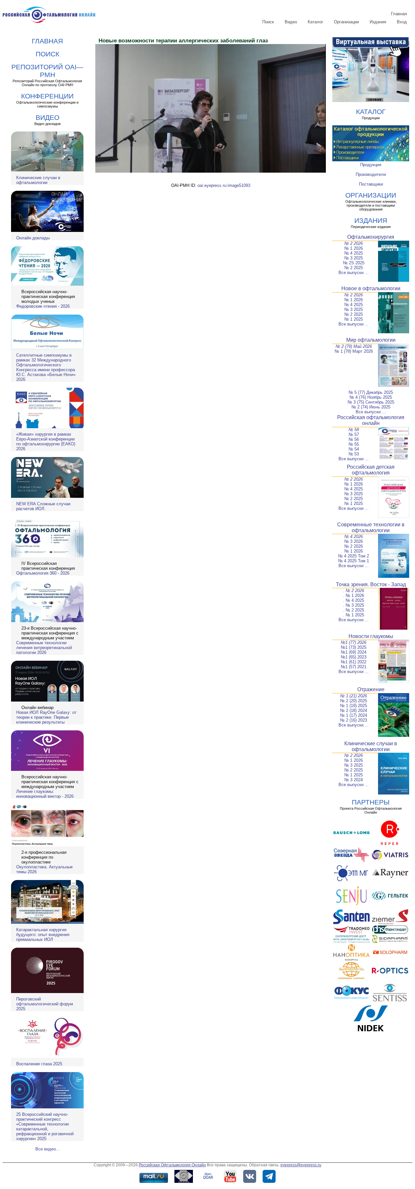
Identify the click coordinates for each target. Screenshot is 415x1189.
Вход (402, 21)
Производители (371, 174)
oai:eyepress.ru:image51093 (223, 185)
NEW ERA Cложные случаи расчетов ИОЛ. (43, 506)
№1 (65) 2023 (353, 657)
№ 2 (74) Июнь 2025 (370, 407)
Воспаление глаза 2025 (39, 1063)
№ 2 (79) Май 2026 (354, 346)
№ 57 (354, 434)
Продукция (370, 164)
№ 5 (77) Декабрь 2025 (371, 392)
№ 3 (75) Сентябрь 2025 (371, 402)
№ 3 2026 (353, 541)
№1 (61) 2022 (353, 661)
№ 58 (354, 429)
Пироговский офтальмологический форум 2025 (44, 1004)
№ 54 (354, 449)
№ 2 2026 (353, 243)
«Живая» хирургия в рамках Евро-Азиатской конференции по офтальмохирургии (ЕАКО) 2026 (45, 441)
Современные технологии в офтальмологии (371, 527)
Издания (378, 21)
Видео (291, 21)
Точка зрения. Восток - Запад (371, 584)
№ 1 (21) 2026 (353, 695)
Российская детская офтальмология (371, 469)
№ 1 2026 (353, 248)
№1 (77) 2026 (353, 642)
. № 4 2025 (353, 600)
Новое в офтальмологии (370, 288)
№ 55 (354, 444)
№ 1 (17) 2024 (353, 715)
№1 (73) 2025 (353, 647)
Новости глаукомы (371, 636)
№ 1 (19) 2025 (353, 705)
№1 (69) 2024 (353, 652)
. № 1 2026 (353, 595)
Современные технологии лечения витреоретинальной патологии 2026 (44, 647)
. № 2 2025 (353, 610)
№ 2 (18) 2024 (353, 710)
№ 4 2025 (353, 253)
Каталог (315, 21)
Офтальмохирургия (370, 237)
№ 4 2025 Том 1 (353, 560)
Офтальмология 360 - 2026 (42, 573)
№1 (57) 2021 (353, 666)
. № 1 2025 (353, 614)
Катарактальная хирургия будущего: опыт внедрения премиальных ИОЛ (42, 934)
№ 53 (354, 454)
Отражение (371, 689)
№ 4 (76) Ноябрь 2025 (371, 397)
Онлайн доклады (33, 237)
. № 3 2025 (353, 605)
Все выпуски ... (353, 272)
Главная (399, 13)
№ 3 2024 (353, 779)
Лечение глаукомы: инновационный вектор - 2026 (45, 794)
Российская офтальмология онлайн (370, 420)
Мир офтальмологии (371, 340)
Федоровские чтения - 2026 (43, 306)
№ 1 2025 (353, 319)
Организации (346, 21)
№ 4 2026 (353, 536)
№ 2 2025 (353, 267)
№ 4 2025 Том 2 (353, 556)
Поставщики (371, 184)
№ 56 (354, 439)
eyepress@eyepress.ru (300, 1165)
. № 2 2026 (353, 590)
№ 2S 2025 (353, 262)
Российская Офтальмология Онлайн (172, 1165)
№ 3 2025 (353, 258)
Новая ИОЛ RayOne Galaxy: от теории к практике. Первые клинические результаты (46, 717)
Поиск (268, 21)
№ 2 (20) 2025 (353, 700)
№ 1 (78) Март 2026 (354, 351)
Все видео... (47, 1149)
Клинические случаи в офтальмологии (38, 180)
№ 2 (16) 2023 (353, 720)
